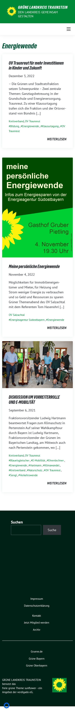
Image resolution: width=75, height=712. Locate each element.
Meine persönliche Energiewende (34, 266)
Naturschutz (35, 470)
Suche (52, 530)
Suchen (17, 522)
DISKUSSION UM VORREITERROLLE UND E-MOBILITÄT (34, 400)
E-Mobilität (38, 460)
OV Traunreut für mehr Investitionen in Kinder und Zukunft (36, 66)
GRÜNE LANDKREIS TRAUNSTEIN (43, 7)
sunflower (30, 688)
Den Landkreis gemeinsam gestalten (38, 14)
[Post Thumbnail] (37, 207)
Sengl (13, 475)
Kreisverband (16, 121)
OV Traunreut (32, 121)
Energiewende (30, 126)
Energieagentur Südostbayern (27, 320)
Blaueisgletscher (19, 460)
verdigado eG (25, 692)
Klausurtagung (50, 126)
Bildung (14, 126)
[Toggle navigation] (68, 29)
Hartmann (35, 465)
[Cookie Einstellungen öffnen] (6, 705)
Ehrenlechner (56, 460)
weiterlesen (56, 139)
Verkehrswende (29, 475)
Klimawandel (51, 465)
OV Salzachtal (17, 315)
